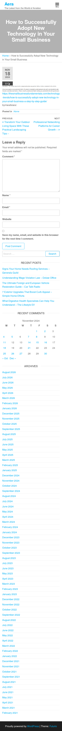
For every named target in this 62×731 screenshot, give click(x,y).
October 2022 (9, 609)
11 (4, 342)
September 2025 (11, 429)
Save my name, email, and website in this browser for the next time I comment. (30, 236)
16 (45, 342)
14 (29, 342)
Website (6, 219)
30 (45, 353)
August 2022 (9, 620)
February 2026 (10, 403)
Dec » (13, 358)
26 (12, 353)
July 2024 (7, 501)
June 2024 (8, 506)
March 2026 (8, 398)
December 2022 (10, 599)
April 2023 (7, 578)
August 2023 (9, 558)
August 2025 (9, 434)
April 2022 (7, 640)
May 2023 (7, 573)
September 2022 (11, 614)
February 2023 (10, 589)
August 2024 (9, 496)
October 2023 (9, 547)
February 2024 (10, 527)
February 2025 (10, 465)
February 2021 (10, 712)
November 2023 (10, 542)
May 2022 (7, 635)
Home (5, 55)
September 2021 (11, 676)
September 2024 (11, 491)
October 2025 (9, 423)
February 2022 (10, 651)
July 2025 (7, 439)
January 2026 (9, 408)
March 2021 (8, 707)
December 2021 (10, 661)
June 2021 (8, 692)
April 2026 (7, 393)
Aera (9, 4)
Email (6, 207)
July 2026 (7, 377)
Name (6, 195)
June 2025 (8, 444)
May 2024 (7, 511)
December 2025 (10, 413)
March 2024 (8, 521)
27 (21, 353)
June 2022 (8, 630)
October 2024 (9, 485)
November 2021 (10, 666)
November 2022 (10, 604)
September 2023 (11, 553)
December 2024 (10, 475)
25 (4, 353)
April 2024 (7, 516)
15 (37, 342)
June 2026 (8, 382)
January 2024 (9, 532)
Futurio (53, 726)
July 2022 (7, 625)
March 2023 (8, 583)
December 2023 (10, 537)
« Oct (5, 358)
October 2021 (9, 671)
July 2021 (7, 687)
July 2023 (7, 563)
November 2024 (10, 480)
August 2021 (9, 682)
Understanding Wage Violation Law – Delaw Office (29, 277)
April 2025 (7, 455)
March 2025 (8, 460)
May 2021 (7, 697)
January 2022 (9, 656)
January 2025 (9, 470)
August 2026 (9, 372)
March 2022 (8, 645)
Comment (8, 156)
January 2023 (9, 594)
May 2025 (7, 449)
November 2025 (10, 418)
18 (4, 348)
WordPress (33, 726)
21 (29, 348)
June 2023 (8, 568)
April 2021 (7, 702)
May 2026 (7, 387)
